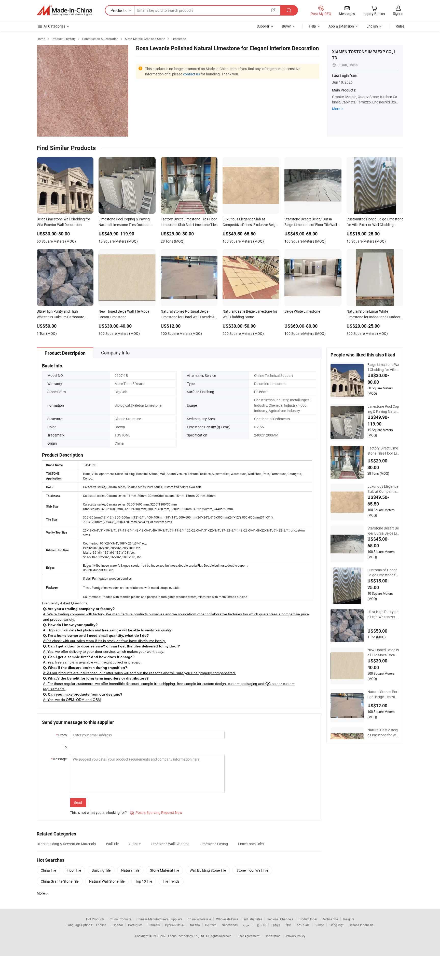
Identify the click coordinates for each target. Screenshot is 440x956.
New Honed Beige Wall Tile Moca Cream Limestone (383, 652)
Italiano (194, 925)
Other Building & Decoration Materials (66, 843)
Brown (120, 426)
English (101, 925)
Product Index (308, 919)
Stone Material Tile (164, 870)
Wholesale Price (227, 919)
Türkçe (319, 925)
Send (78, 802)
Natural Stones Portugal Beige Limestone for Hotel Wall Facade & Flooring (383, 694)
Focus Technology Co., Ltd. (186, 936)
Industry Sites (252, 919)
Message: (59, 758)
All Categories (54, 26)
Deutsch (210, 925)
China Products (120, 919)
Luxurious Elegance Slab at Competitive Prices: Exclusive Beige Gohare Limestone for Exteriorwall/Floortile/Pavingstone (383, 489)
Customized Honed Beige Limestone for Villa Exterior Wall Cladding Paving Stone (383, 572)
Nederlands (230, 925)
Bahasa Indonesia (361, 925)
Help (312, 26)
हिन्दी (288, 925)
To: (65, 747)
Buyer (286, 26)
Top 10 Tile (143, 881)
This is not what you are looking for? (98, 812)
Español (117, 925)
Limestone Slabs (251, 843)
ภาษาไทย (303, 925)
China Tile (48, 870)
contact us (191, 74)
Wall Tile (112, 843)
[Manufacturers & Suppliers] (64, 10)
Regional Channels (280, 919)
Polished (261, 391)
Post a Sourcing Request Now (156, 812)
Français (154, 925)
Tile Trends (171, 881)
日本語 (275, 925)
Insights (348, 919)
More (336, 108)
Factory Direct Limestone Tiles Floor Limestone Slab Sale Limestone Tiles (383, 451)
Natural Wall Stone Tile (107, 881)
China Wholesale (199, 919)
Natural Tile (130, 870)
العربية (247, 925)
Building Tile (101, 870)
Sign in (398, 13)
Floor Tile (74, 870)
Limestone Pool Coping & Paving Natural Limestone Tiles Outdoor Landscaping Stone (383, 409)
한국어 (261, 925)
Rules (400, 26)
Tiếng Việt (336, 925)
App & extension (341, 26)
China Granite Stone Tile (59, 881)
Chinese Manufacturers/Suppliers (159, 919)
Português (135, 925)
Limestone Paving (214, 843)
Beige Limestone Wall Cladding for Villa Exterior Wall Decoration (383, 367)
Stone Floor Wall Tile (252, 870)
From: (61, 735)
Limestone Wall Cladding (170, 843)
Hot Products (95, 919)
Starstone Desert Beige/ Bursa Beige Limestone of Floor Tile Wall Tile (383, 531)
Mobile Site (330, 919)
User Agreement (248, 936)
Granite (135, 843)
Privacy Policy (295, 936)
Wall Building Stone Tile (208, 870)
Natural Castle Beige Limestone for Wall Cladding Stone (383, 732)
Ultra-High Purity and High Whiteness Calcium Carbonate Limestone (383, 614)
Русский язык (174, 925)
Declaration (273, 936)
